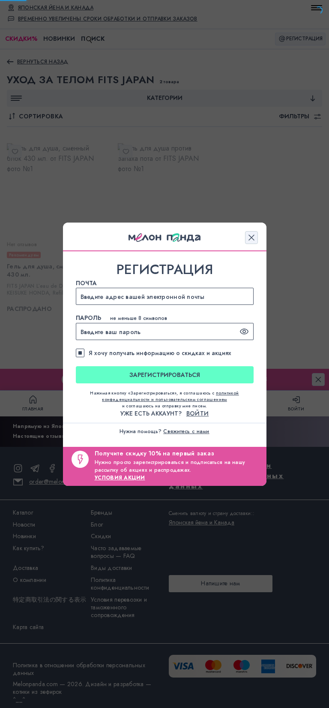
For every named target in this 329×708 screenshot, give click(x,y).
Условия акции (120, 478)
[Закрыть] (251, 237)
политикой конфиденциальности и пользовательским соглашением (170, 396)
